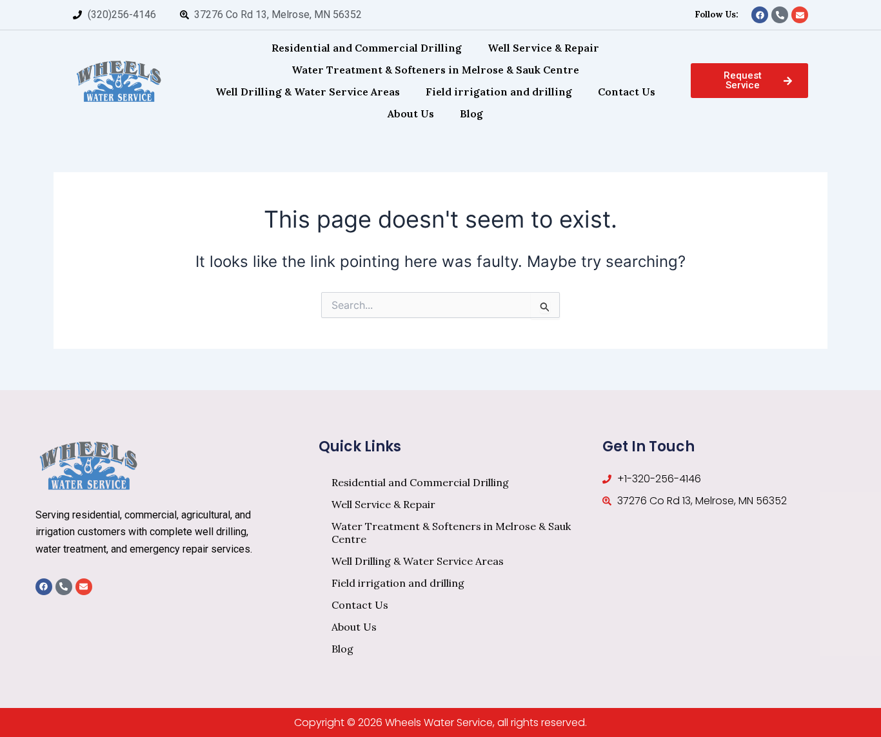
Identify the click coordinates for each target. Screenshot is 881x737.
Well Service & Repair (543, 47)
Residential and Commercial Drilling (367, 47)
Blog (471, 113)
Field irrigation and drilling (499, 91)
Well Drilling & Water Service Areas (307, 91)
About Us (411, 113)
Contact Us (626, 91)
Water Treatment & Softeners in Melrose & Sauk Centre (435, 69)
